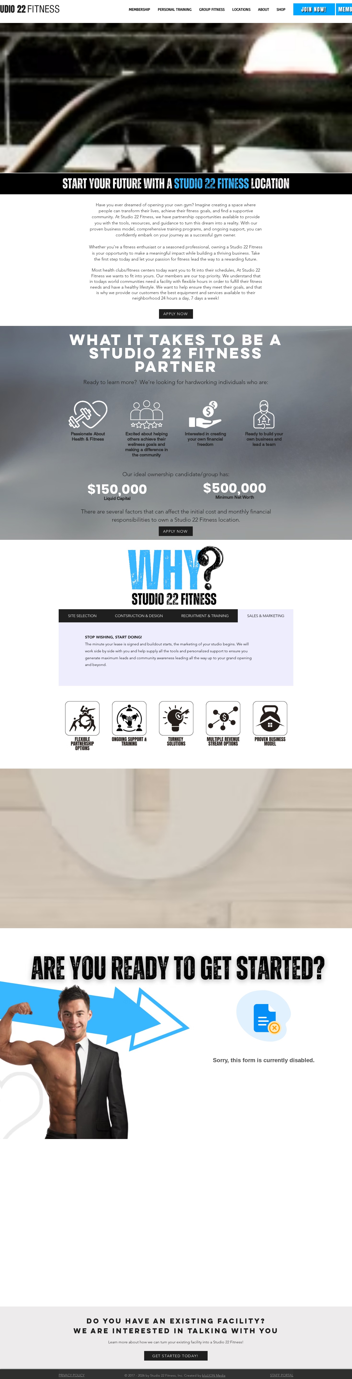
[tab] (82, 615)
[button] (139, 9)
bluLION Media (213, 1375)
